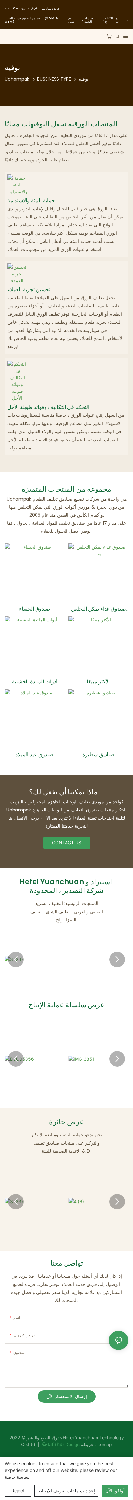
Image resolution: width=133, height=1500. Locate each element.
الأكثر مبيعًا (98, 682)
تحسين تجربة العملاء (28, 289)
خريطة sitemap (96, 1444)
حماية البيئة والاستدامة (31, 200)
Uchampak (17, 79)
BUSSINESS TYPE (54, 79)
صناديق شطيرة (98, 754)
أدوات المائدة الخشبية (34, 682)
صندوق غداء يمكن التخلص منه (98, 609)
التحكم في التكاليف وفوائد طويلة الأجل (48, 407)
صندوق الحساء (34, 609)
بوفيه (83, 79)
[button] (16, 959)
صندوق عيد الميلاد (34, 754)
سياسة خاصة (17, 1477)
